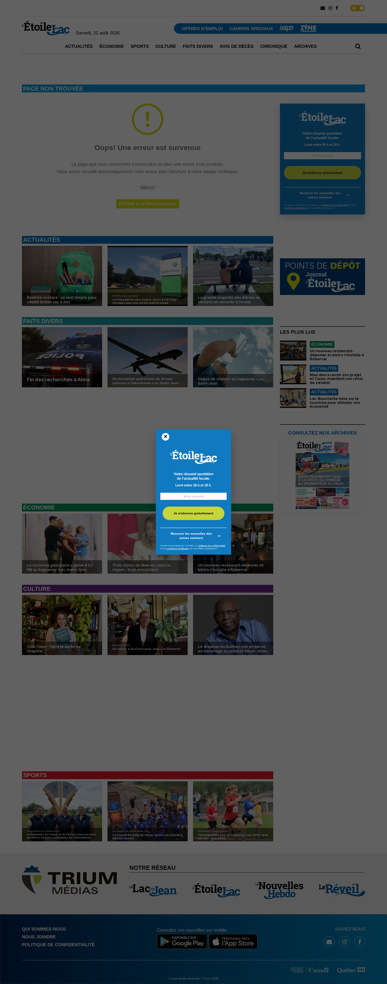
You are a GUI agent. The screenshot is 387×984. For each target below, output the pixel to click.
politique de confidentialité (211, 545)
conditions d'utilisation (178, 548)
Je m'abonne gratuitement (193, 513)
